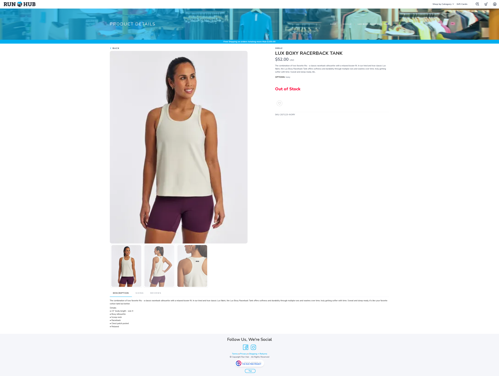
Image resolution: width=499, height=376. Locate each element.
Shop (333, 24)
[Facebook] (246, 347)
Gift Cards (462, 4)
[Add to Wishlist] (279, 103)
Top (250, 371)
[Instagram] (253, 347)
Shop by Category (442, 4)
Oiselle (347, 24)
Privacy (243, 353)
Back (115, 48)
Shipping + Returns (258, 353)
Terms (235, 353)
